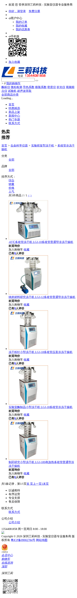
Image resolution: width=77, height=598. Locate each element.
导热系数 (28, 87)
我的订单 (21, 21)
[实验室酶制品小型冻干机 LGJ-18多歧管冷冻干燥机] (28, 403)
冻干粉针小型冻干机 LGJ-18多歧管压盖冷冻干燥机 (41, 352)
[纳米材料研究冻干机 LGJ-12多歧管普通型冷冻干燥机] (28, 293)
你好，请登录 (17, 11)
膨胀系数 (41, 87)
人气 (11, 191)
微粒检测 (16, 87)
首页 (11, 104)
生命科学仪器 (19, 145)
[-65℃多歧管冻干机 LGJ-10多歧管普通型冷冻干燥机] (28, 238)
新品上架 (14, 111)
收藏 (26, 249)
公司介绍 (14, 522)
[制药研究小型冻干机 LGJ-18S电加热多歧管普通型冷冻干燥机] (28, 458)
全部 (11, 159)
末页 (46, 483)
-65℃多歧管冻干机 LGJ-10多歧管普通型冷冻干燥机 (41, 242)
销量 (11, 184)
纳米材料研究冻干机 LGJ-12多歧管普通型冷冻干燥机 (42, 297)
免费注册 (34, 11)
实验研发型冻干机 (42, 145)
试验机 (12, 90)
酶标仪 (5, 87)
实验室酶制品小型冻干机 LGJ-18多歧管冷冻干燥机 (41, 407)
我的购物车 (13, 83)
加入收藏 (14, 61)
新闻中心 (14, 115)
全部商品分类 (10, 94)
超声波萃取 (24, 90)
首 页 (30, 483)
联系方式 (14, 123)
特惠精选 (14, 108)
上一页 (37, 483)
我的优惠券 (23, 29)
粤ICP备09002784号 (23, 540)
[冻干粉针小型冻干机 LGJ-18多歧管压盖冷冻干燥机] (28, 348)
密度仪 (51, 87)
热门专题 (14, 119)
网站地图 (41, 540)
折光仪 (61, 87)
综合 (11, 180)
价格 (11, 187)
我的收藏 (21, 25)
